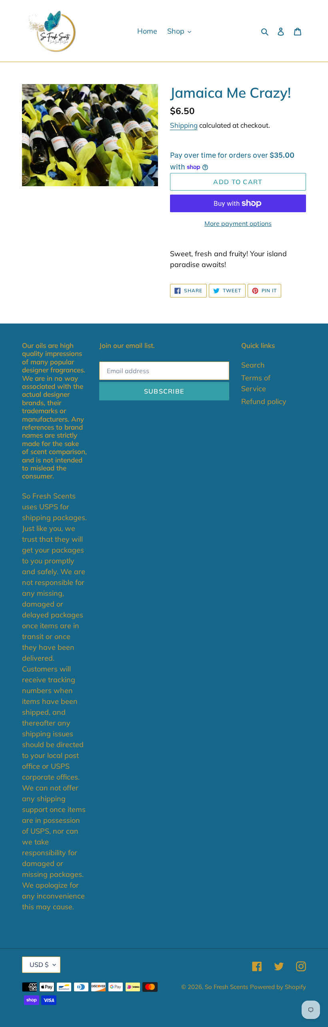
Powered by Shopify (278, 987)
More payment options (238, 223)
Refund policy (263, 401)
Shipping (184, 125)
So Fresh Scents (226, 987)
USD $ (39, 965)
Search (253, 365)
